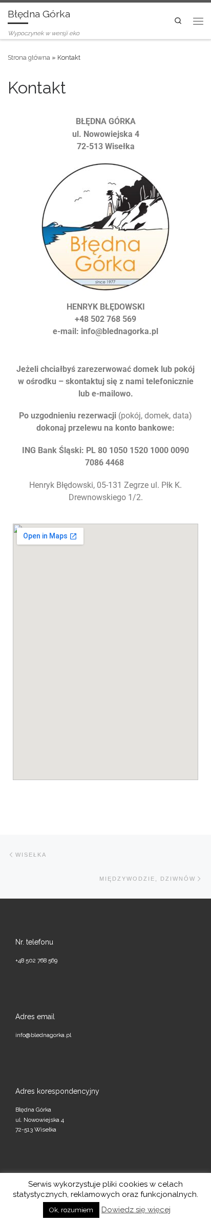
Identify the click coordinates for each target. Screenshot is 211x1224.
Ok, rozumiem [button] (71, 1210)
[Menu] (198, 20)
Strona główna (29, 57)
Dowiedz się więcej (136, 1209)
